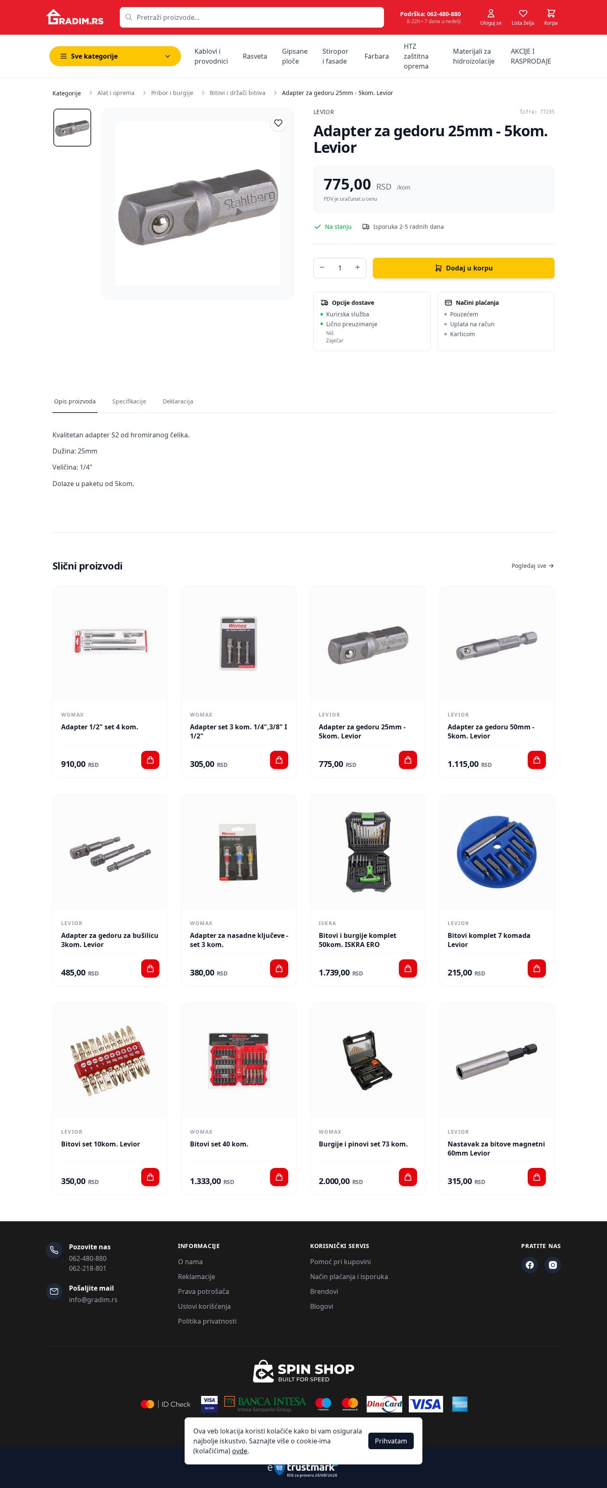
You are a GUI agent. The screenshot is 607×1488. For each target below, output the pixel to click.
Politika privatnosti (207, 1321)
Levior (323, 112)
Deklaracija (178, 401)
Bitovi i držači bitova (238, 93)
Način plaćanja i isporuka (349, 1276)
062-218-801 (88, 1268)
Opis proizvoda (75, 401)
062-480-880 (88, 1258)
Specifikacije (129, 401)
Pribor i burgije (172, 93)
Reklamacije (196, 1276)
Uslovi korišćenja (204, 1306)
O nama (190, 1261)
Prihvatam (391, 1440)
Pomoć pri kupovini (340, 1261)
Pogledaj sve (529, 566)
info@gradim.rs (93, 1299)
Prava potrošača (203, 1291)
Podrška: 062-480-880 (430, 14)
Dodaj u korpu (469, 268)
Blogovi (321, 1306)
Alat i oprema (116, 93)
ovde (239, 1450)
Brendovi (324, 1291)
